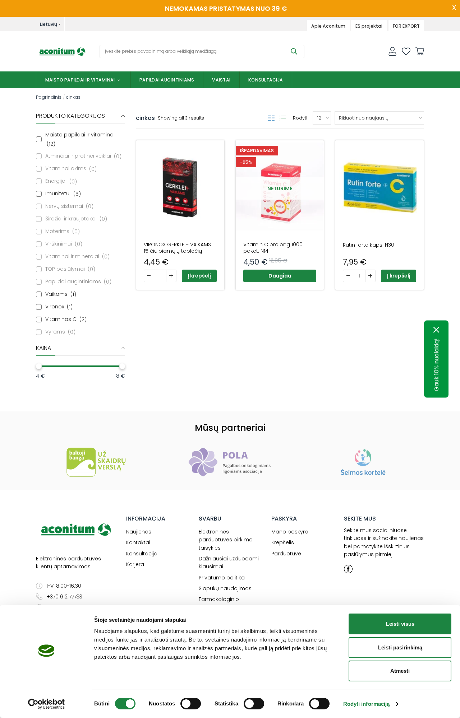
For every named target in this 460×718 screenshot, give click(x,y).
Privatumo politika (222, 577)
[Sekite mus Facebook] (348, 569)
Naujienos (138, 531)
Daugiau (279, 275)
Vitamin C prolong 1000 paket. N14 (273, 247)
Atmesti (400, 671)
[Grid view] (271, 118)
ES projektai (368, 26)
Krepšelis (282, 542)
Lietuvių (48, 24)
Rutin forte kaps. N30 (368, 245)
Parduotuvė (286, 553)
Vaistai (221, 80)
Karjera (135, 564)
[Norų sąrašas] (406, 51)
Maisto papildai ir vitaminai (80, 80)
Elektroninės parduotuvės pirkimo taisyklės (226, 539)
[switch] (190, 703)
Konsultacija (265, 80)
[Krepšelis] (419, 51)
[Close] (436, 330)
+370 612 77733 (64, 596)
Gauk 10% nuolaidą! (436, 365)
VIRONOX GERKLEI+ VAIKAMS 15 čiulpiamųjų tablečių (177, 247)
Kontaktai (138, 542)
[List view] (283, 118)
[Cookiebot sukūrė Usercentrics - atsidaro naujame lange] (46, 704)
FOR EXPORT (406, 26)
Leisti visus (400, 624)
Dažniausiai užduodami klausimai (229, 562)
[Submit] (294, 51)
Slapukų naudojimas (225, 588)
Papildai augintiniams (166, 80)
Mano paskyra (289, 531)
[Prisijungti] (392, 51)
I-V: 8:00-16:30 (64, 585)
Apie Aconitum (328, 26)
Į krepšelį (199, 275)
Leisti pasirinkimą (400, 647)
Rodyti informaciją (366, 704)
